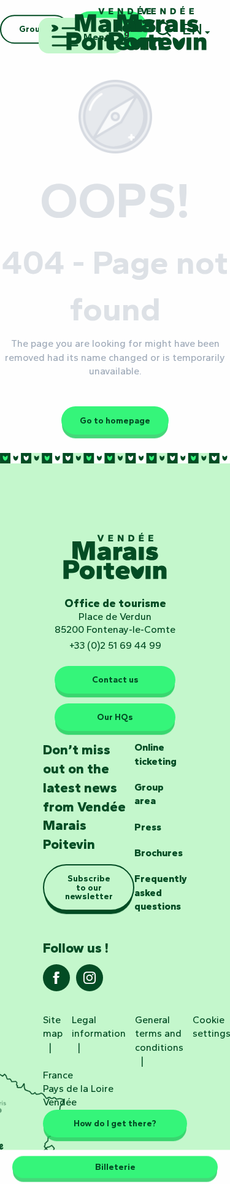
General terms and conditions (159, 1033)
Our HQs (115, 716)
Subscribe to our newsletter (89, 887)
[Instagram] (89, 982)
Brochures (158, 853)
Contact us (115, 679)
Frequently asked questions (160, 892)
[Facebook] (56, 982)
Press (147, 827)
